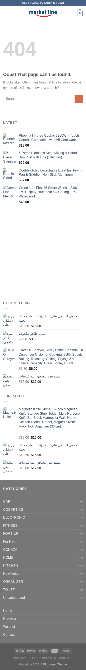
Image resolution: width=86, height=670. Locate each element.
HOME (8, 557)
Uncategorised (14, 597)
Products (9, 618)
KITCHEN (10, 565)
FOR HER (10, 533)
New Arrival (11, 573)
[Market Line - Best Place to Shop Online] (43, 13)
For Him (9, 541)
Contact (9, 634)
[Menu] (5, 13)
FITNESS (10, 525)
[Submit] (79, 99)
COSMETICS (13, 509)
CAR (6, 501)
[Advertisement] (43, 253)
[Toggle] (81, 618)
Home (7, 610)
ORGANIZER (13, 581)
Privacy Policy (25, 658)
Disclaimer (47, 658)
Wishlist (9, 626)
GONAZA (10, 549)
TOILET (9, 590)
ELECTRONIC (14, 517)
